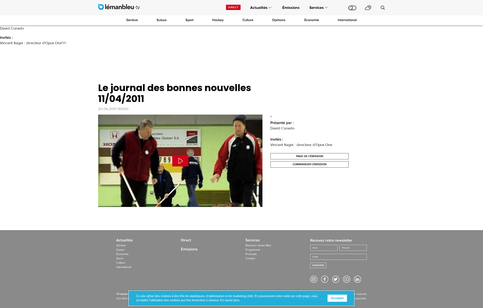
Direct (233, 7)
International (347, 20)
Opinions (278, 20)
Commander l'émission (310, 164)
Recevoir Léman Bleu (258, 245)
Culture (247, 20)
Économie (311, 20)
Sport (189, 20)
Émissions (291, 7)
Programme (252, 250)
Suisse (162, 20)
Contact (250, 258)
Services (316, 7)
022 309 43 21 (124, 298)
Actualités (259, 7)
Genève (132, 20)
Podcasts (251, 254)
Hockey (218, 20)
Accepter (337, 298)
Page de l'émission (309, 156)
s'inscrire (318, 265)
